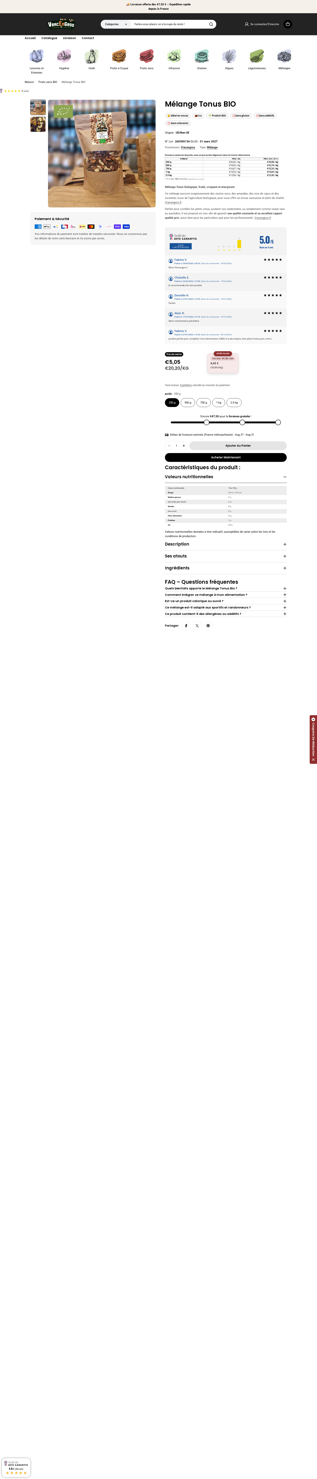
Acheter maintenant (226, 457)
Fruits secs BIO (48, 82)
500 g (188, 402)
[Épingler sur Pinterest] (208, 625)
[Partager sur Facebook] (186, 625)
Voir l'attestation (181, 246)
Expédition (186, 385)
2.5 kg (234, 402)
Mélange (212, 147)
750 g (203, 402)
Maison (29, 82)
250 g (172, 402)
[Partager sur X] (197, 625)
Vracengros (188, 147)
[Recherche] (211, 24)
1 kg (218, 402)
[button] (313, 739)
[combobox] (158, 24)
